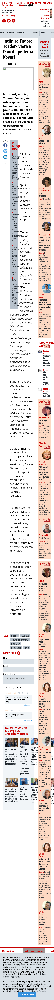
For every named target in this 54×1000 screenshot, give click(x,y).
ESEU (43, 32)
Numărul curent (21, 4)
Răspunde (28, 705)
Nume (6, 658)
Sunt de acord (27, 994)
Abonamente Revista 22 (8, 11)
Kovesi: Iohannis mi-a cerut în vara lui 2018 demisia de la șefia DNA (16, 261)
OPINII (10, 32)
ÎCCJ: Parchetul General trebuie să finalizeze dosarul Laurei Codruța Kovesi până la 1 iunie (16, 197)
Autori (38, 3)
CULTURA (33, 32)
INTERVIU (21, 32)
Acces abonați (8, 16)
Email (5, 666)
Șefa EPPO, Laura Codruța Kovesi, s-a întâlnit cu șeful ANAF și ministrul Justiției (16, 292)
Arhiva (30, 3)
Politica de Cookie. (37, 991)
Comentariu (9, 674)
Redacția (47, 3)
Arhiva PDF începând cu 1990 (8, 5)
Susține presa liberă (44, 48)
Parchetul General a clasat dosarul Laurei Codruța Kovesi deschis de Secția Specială (16, 167)
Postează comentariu (15, 687)
